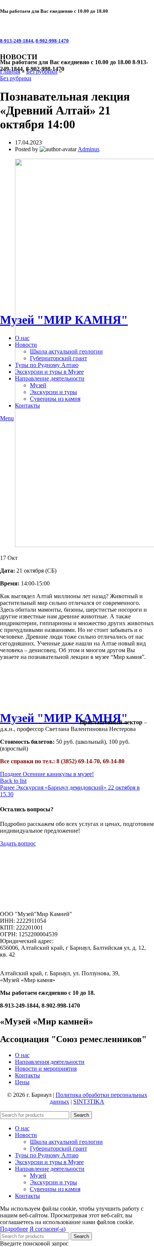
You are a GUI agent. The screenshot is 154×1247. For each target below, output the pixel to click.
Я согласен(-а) (47, 1229)
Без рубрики (42, 71)
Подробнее (14, 1229)
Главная (10, 71)
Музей (38, 1175)
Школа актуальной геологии (66, 1142)
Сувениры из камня (55, 1189)
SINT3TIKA (88, 1101)
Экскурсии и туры (53, 1182)
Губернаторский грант (58, 1148)
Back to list (13, 781)
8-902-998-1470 (52, 41)
